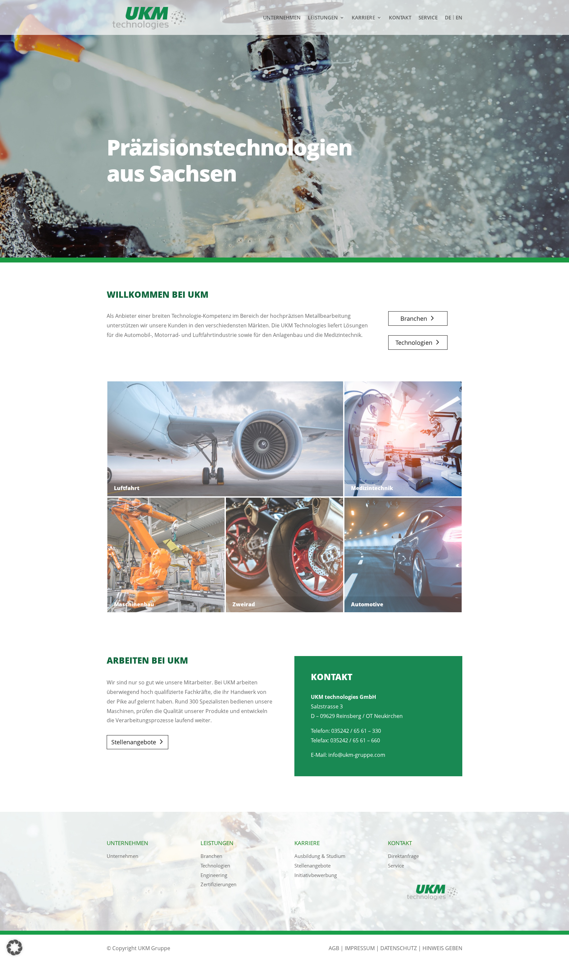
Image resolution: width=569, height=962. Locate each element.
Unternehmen (282, 17)
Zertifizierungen (218, 884)
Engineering (214, 875)
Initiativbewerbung (315, 875)
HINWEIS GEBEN (442, 948)
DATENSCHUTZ (398, 948)
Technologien (413, 342)
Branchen (413, 318)
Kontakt (400, 17)
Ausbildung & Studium (319, 856)
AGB (334, 948)
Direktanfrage (403, 856)
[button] (14, 947)
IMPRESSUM (360, 948)
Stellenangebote (133, 742)
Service (428, 17)
